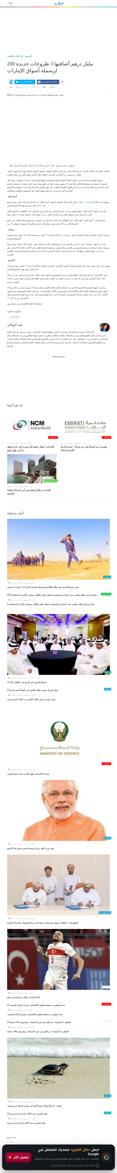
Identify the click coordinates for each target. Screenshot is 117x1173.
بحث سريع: (12, 1137)
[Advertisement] (58, 29)
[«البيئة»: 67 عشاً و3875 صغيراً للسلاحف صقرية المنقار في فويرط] (58, 1068)
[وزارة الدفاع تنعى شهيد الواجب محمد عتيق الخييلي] (58, 736)
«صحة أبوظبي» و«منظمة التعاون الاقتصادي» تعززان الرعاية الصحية (35, 1014)
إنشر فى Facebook (49, 82)
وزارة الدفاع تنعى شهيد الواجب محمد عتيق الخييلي (28, 774)
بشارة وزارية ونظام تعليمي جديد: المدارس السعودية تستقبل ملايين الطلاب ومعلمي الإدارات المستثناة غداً (50, 604)
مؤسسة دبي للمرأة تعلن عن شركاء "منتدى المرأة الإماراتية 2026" (84, 449)
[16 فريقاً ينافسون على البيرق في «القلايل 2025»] (58, 644)
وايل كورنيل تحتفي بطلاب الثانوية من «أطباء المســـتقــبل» (31, 699)
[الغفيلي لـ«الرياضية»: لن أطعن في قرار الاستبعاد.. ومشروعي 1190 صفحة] (58, 1022)
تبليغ (53, 87)
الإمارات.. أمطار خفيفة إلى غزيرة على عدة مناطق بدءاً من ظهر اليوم (30, 449)
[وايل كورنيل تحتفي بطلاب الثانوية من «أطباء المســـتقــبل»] (58, 690)
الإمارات (87, 202)
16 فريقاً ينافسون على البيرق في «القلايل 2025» (27, 682)
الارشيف (28, 56)
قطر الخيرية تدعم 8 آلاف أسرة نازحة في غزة (26, 1123)
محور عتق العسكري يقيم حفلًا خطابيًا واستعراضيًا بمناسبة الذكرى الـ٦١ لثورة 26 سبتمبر (43, 587)
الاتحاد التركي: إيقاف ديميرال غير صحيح (23, 997)
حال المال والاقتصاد (15, 56)
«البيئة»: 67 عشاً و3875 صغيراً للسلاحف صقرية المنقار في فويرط (34, 1106)
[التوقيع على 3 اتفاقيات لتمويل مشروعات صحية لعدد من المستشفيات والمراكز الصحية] (58, 884)
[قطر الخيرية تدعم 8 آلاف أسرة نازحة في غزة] (58, 1114)
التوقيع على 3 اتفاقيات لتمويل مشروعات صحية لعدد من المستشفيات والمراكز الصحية (42, 923)
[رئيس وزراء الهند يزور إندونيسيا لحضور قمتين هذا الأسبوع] (58, 810)
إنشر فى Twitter (26, 82)
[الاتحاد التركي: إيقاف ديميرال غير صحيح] (58, 959)
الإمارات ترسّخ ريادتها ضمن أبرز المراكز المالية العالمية (29, 492)
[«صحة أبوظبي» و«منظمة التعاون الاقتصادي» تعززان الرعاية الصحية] (58, 1005)
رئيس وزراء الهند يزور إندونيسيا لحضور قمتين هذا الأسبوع (31, 848)
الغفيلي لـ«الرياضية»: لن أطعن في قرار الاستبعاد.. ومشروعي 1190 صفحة (37, 1031)
